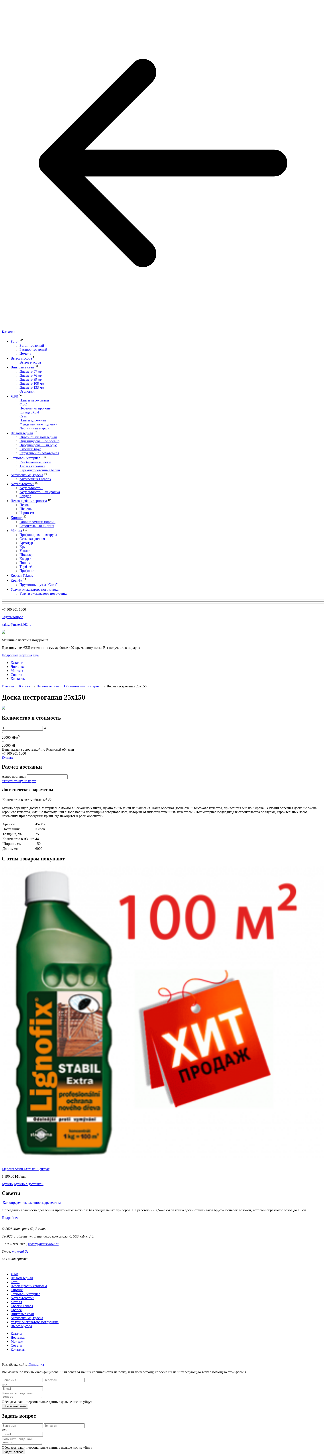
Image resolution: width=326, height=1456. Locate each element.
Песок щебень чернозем (29, 501)
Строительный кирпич (37, 526)
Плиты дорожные (33, 420)
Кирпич (17, 518)
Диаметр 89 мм (31, 379)
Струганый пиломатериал (39, 453)
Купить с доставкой (28, 1184)
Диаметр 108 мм (32, 383)
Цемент (25, 353)
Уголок (25, 551)
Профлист (27, 571)
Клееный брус (30, 449)
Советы (16, 675)
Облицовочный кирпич (37, 522)
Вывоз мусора (21, 358)
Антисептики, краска (27, 475)
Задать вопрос (12, 617)
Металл (16, 531)
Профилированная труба (38, 535)
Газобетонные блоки (35, 462)
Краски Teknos (22, 575)
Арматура (27, 543)
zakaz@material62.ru (16, 624)
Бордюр (25, 496)
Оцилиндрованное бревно (39, 441)
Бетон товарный (32, 345)
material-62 (20, 1251)
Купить (7, 757)
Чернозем (27, 513)
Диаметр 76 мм (31, 375)
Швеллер (26, 555)
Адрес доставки (14, 776)
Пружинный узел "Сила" (39, 584)
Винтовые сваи (22, 367)
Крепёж (16, 580)
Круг (23, 547)
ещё (36, 655)
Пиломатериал (22, 433)
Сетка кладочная (32, 539)
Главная (8, 686)
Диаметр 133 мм (32, 387)
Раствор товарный (33, 349)
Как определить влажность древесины (32, 1202)
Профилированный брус (38, 445)
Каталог (8, 332)
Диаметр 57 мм (31, 371)
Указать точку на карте (19, 781)
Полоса (25, 563)
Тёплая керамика (32, 466)
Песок (24, 505)
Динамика (36, 1364)
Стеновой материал (25, 458)
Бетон (15, 341)
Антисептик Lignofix (35, 479)
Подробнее (10, 655)
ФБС (23, 404)
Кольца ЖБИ (29, 412)
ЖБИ (14, 396)
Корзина (25, 655)
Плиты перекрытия (34, 400)
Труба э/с (26, 567)
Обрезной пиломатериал (38, 437)
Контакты (18, 679)
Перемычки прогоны (35, 408)
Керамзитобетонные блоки (40, 470)
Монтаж (17, 671)
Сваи (23, 416)
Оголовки (27, 391)
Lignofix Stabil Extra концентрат (25, 1169)
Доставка (18, 667)
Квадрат (26, 559)
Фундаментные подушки (38, 424)
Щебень (25, 509)
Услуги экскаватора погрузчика (35, 589)
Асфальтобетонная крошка (40, 492)
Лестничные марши (34, 428)
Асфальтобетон (22, 484)
